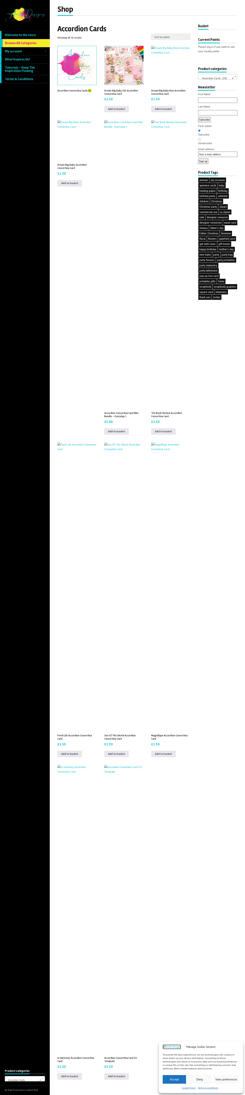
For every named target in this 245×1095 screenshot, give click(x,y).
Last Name (204, 106)
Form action (205, 126)
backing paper (207, 190)
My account (13, 51)
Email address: (206, 149)
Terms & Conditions (208, 1087)
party (216, 254)
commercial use (208, 212)
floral (202, 238)
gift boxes (224, 244)
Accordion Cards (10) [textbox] (216, 78)
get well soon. (207, 244)
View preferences (226, 1079)
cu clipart (225, 212)
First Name (204, 94)
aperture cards (207, 185)
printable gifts (207, 281)
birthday (223, 190)
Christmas (216, 201)
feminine (226, 233)
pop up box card (209, 276)
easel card (230, 222)
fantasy (203, 228)
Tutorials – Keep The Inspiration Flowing (20, 69)
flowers (212, 238)
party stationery (208, 265)
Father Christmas (208, 233)
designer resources (210, 222)
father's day (217, 228)
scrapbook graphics (225, 286)
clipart (223, 206)
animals (203, 180)
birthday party (207, 196)
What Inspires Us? (17, 59)
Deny (199, 1079)
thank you (204, 297)
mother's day (226, 249)
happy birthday (207, 249)
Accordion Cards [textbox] (24, 1080)
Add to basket (116, 109)
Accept (174, 1079)
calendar (223, 196)
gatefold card (227, 238)
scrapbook (205, 286)
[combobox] (25, 1078)
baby (222, 185)
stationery (221, 292)
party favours (207, 260)
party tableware (208, 270)
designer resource (217, 217)
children (204, 201)
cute (201, 217)
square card (206, 292)
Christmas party (208, 206)
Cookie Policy (189, 1087)
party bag (227, 254)
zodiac (216, 297)
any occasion (218, 180)
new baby (205, 254)
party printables (226, 260)
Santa (221, 281)
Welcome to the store (20, 35)
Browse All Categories (21, 43)
